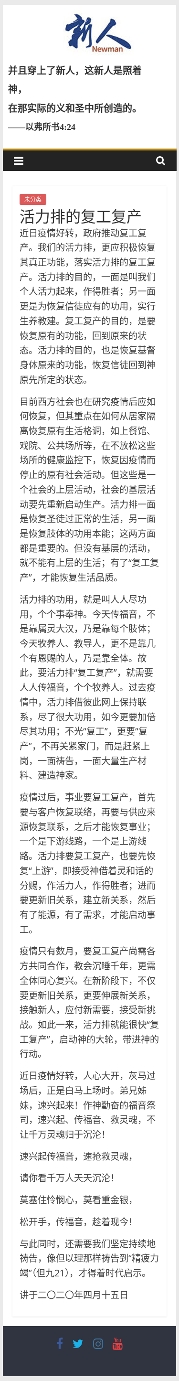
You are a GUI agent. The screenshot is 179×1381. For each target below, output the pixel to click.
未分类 (33, 199)
